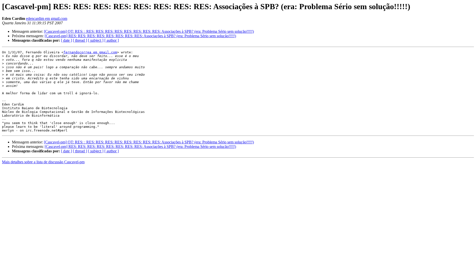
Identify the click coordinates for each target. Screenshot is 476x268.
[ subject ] (95, 40)
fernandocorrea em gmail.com (90, 52)
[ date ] (66, 40)
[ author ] (111, 40)
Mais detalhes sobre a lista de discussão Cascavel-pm (43, 162)
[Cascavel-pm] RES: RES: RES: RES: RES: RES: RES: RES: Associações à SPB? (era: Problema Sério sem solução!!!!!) (140, 36)
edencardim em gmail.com (46, 18)
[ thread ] (80, 40)
